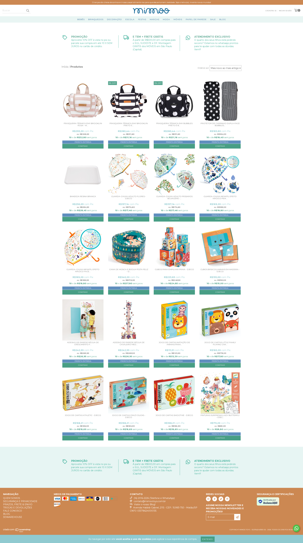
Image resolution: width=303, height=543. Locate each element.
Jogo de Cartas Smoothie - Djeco (174, 415)
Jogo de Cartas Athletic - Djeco (83, 415)
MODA (166, 19)
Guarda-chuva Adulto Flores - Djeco (128, 197)
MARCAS (154, 19)
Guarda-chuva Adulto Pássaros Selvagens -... (174, 197)
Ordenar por (203, 68)
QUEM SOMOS (11, 498)
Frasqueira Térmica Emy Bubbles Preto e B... (174, 124)
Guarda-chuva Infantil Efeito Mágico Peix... (220, 197)
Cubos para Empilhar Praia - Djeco (174, 269)
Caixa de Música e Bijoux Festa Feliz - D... (128, 270)
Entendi (207, 539)
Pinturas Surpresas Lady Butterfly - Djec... (220, 416)
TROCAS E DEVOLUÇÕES (17, 507)
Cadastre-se (271, 11)
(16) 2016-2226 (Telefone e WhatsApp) (154, 498)
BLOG (222, 19)
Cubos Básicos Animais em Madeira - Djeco (220, 270)
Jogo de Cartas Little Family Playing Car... (220, 343)
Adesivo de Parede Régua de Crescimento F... (83, 343)
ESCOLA (129, 19)
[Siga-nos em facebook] (214, 499)
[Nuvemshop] (17, 532)
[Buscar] (27, 10)
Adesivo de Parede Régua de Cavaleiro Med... (129, 343)
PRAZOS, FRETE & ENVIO (17, 504)
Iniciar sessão (285, 11)
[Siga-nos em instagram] (208, 499)
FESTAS (142, 19)
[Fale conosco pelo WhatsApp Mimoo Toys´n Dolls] (296, 528)
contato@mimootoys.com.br (150, 501)
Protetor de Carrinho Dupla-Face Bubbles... (220, 124)
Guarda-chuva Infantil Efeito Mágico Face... (82, 270)
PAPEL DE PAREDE (196, 19)
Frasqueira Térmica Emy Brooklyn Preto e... (129, 124)
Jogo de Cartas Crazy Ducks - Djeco (128, 416)
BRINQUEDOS (95, 19)
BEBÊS (81, 19)
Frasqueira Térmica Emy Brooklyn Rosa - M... (83, 124)
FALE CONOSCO (12, 510)
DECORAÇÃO (114, 19)
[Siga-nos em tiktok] (221, 499)
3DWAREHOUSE (12, 517)
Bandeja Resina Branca (83, 196)
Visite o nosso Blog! (144, 504)
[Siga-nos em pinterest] (227, 499)
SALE (213, 19)
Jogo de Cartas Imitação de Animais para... (174, 343)
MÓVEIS (178, 19)
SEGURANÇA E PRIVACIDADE (20, 501)
